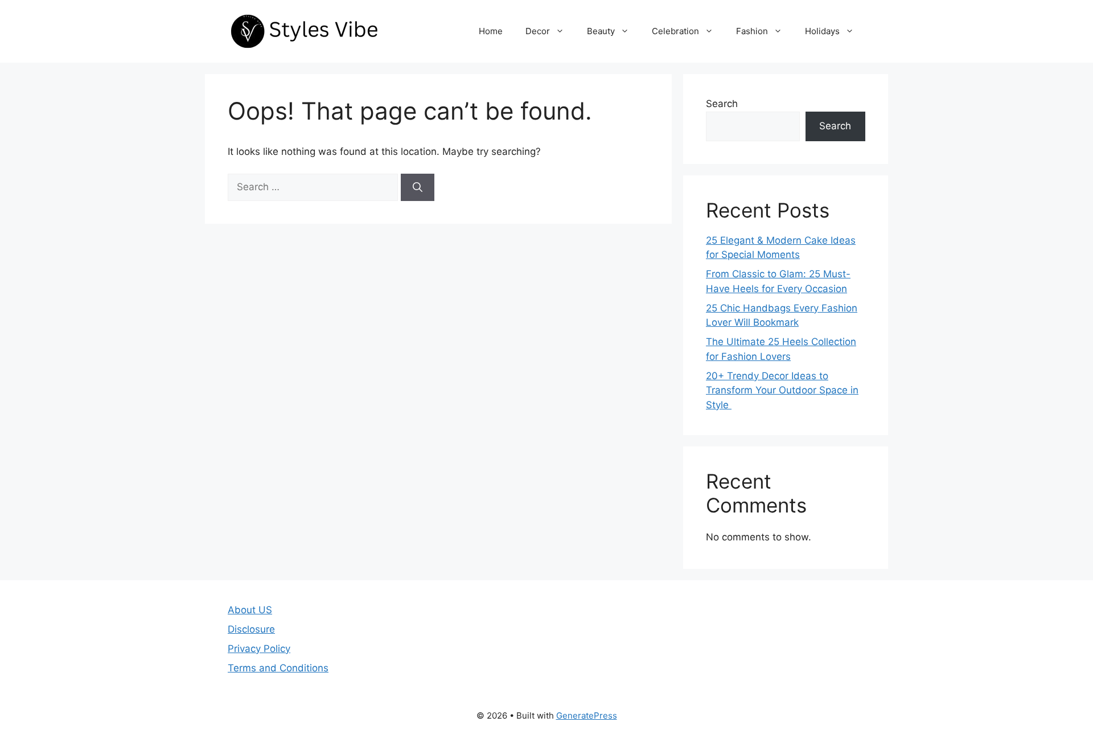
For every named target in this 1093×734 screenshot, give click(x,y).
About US (250, 610)
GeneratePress (586, 715)
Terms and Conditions (278, 668)
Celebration (675, 31)
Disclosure (251, 629)
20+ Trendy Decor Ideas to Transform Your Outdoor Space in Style (782, 390)
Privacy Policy (259, 648)
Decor (537, 31)
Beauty (601, 31)
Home (491, 31)
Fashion (752, 31)
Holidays (822, 31)
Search (722, 103)
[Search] (417, 187)
